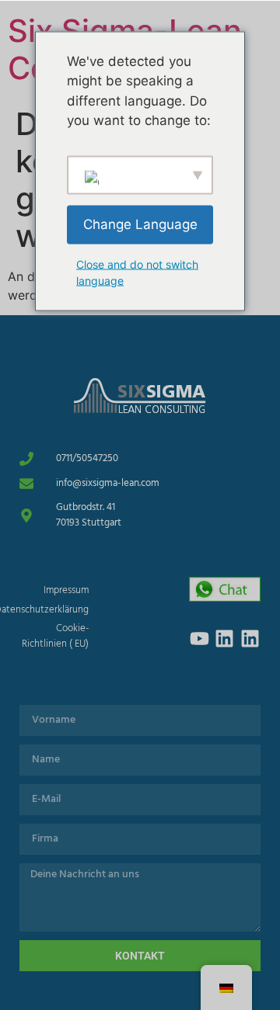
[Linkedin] (224, 639)
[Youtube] (199, 639)
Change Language (140, 223)
